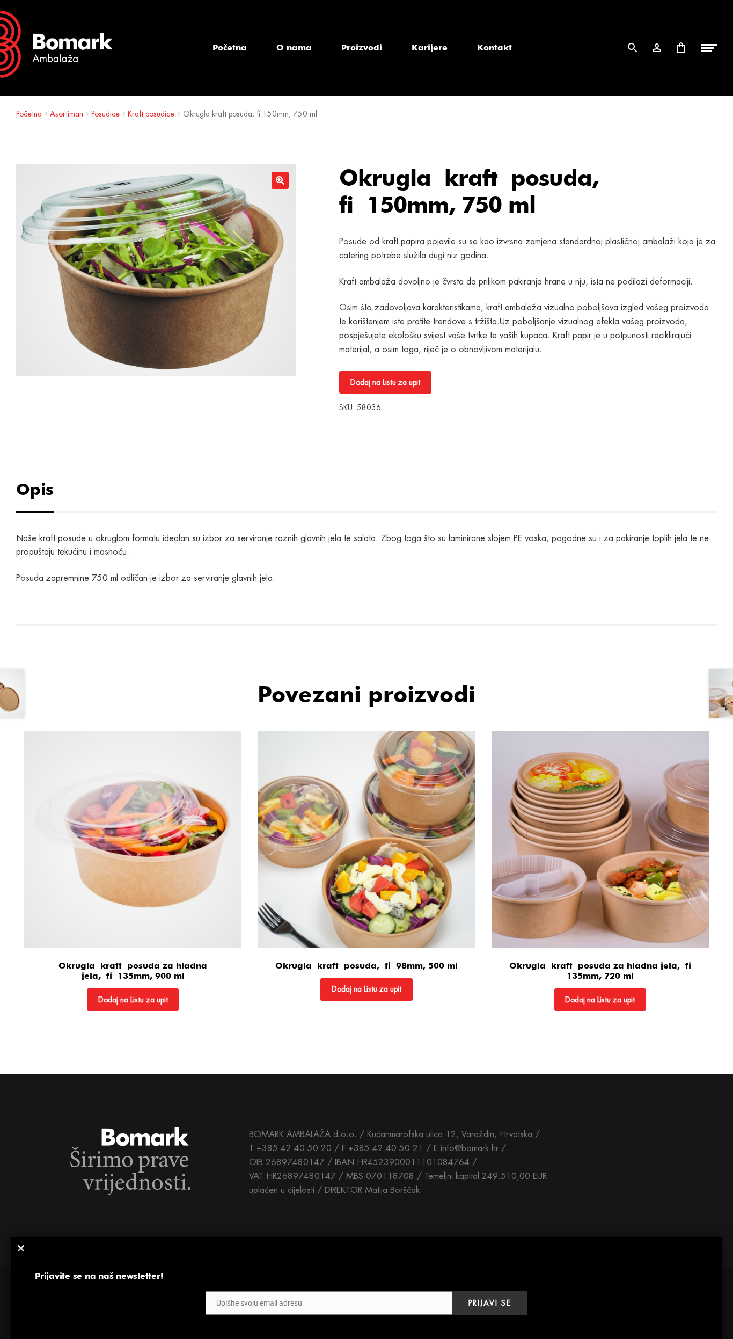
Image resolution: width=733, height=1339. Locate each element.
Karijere (430, 47)
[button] (280, 180)
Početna (229, 47)
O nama (294, 47)
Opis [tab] (35, 489)
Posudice (105, 114)
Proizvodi (361, 47)
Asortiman (66, 114)
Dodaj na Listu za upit (385, 382)
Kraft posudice (151, 114)
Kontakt (494, 47)
